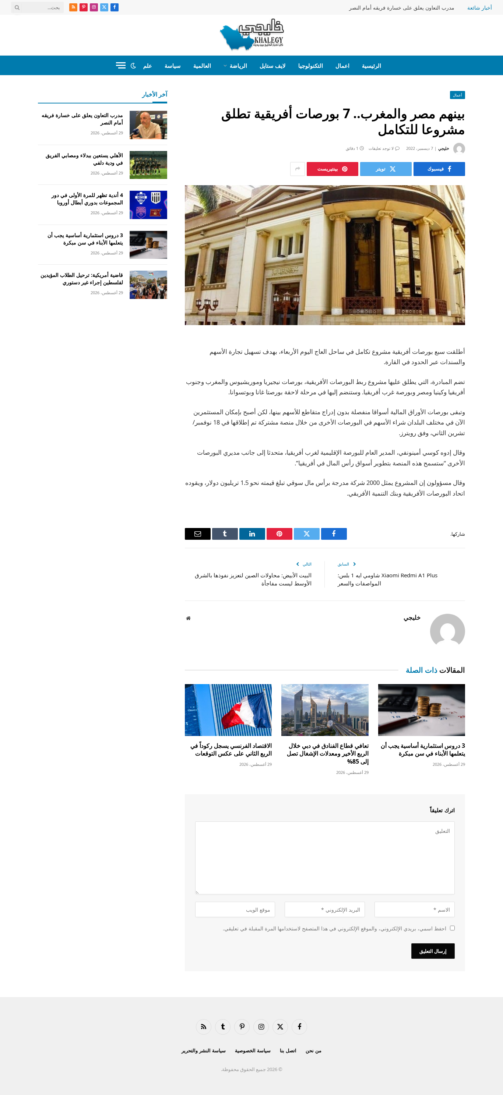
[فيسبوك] (490, 361)
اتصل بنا (288, 1050)
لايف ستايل (273, 65)
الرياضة (238, 65)
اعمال (342, 65)
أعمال (457, 95)
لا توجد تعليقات (381, 148)
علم (147, 65)
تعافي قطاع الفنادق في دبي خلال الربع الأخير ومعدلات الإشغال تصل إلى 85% (327, 754)
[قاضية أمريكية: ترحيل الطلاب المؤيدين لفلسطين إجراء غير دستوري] (148, 285)
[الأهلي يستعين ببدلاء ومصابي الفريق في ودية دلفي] (148, 165)
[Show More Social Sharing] (297, 169)
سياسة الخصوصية (253, 1050)
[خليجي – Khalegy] (251, 35)
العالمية (202, 65)
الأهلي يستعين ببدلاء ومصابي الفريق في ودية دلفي (84, 159)
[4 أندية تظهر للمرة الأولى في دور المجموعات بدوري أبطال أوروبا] (148, 205)
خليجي (443, 148)
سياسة (173, 65)
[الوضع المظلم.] (133, 65)
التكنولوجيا (310, 65)
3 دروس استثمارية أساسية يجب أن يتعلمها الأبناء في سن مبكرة (423, 750)
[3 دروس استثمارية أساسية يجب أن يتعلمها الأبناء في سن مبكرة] (421, 710)
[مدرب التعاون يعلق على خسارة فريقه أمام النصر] (148, 125)
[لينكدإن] (490, 399)
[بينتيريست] (490, 418)
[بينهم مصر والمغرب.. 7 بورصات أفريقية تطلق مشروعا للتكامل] (325, 255)
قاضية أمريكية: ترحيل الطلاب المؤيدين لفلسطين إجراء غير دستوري (82, 278)
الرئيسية (371, 65)
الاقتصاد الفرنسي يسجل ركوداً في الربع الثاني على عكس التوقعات (231, 750)
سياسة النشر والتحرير (204, 1050)
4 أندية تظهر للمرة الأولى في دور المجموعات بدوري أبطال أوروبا (87, 198)
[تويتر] (490, 380)
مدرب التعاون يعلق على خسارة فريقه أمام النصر (401, 7)
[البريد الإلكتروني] (490, 436)
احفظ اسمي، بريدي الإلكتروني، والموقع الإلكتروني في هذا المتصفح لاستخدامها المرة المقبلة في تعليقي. (334, 928)
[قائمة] (121, 65)
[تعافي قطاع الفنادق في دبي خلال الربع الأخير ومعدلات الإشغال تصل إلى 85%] (324, 710)
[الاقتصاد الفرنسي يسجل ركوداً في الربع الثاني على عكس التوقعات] (228, 710)
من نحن (313, 1050)
